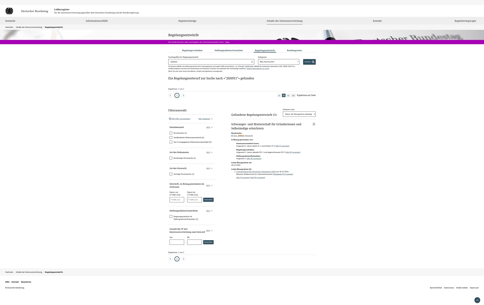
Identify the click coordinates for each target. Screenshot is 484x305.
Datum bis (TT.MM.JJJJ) (192, 193)
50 (288, 95)
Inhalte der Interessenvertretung (284, 20)
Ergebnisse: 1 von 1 (176, 89)
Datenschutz (449, 287)
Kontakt (377, 20)
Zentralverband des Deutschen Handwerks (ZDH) (256, 172)
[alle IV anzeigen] (282, 146)
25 (284, 95)
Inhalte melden (462, 287)
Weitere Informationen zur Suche (258, 69)
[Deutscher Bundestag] (28, 11)
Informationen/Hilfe (97, 20)
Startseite (10, 20)
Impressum (474, 287)
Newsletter (26, 282)
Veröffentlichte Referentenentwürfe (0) (189, 138)
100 (294, 95)
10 (279, 95)
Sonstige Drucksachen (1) (184, 174)
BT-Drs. (237, 136)
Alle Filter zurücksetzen (181, 119)
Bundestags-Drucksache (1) (185, 158)
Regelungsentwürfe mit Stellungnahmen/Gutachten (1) (186, 217)
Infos (227, 42)
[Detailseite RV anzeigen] (283, 174)
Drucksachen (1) (180, 133)
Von (171, 237)
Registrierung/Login (465, 20)
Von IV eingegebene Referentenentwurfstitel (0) (192, 142)
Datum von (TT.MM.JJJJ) (175, 193)
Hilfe (7, 282)
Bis (188, 237)
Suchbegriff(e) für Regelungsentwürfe (183, 57)
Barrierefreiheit (436, 287)
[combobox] (278, 62)
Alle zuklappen (204, 119)
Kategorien (262, 57)
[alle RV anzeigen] (293, 152)
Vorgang (248, 136)
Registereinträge (187, 20)
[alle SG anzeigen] (254, 159)
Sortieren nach (289, 109)
